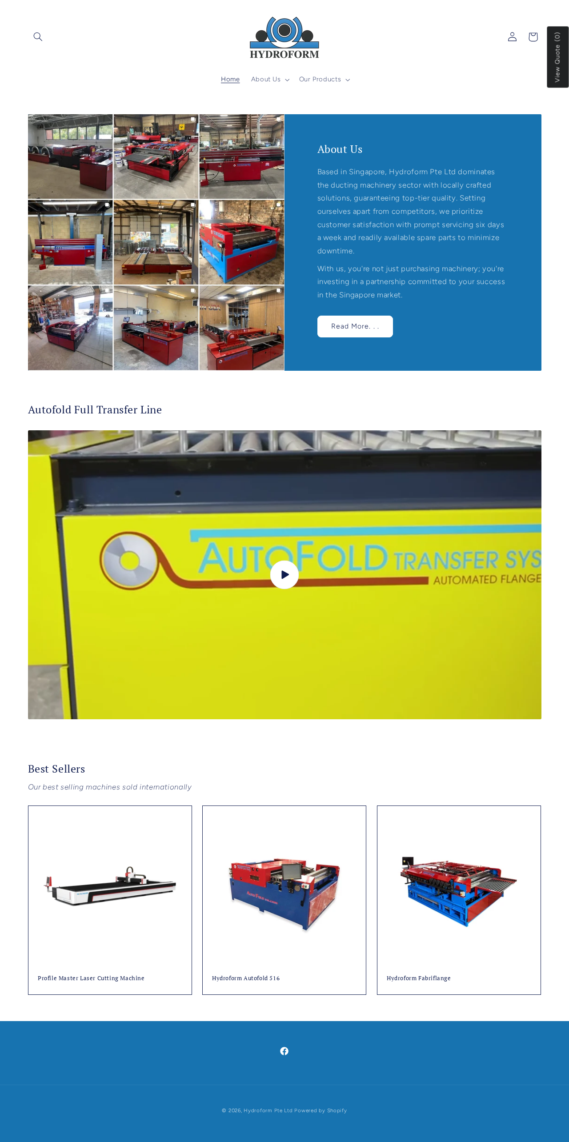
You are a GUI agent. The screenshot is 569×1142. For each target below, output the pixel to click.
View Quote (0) (557, 57)
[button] (38, 37)
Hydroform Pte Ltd (268, 1110)
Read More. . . (355, 326)
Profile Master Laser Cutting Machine (91, 978)
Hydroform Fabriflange (419, 978)
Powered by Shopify (320, 1110)
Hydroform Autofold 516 (246, 978)
